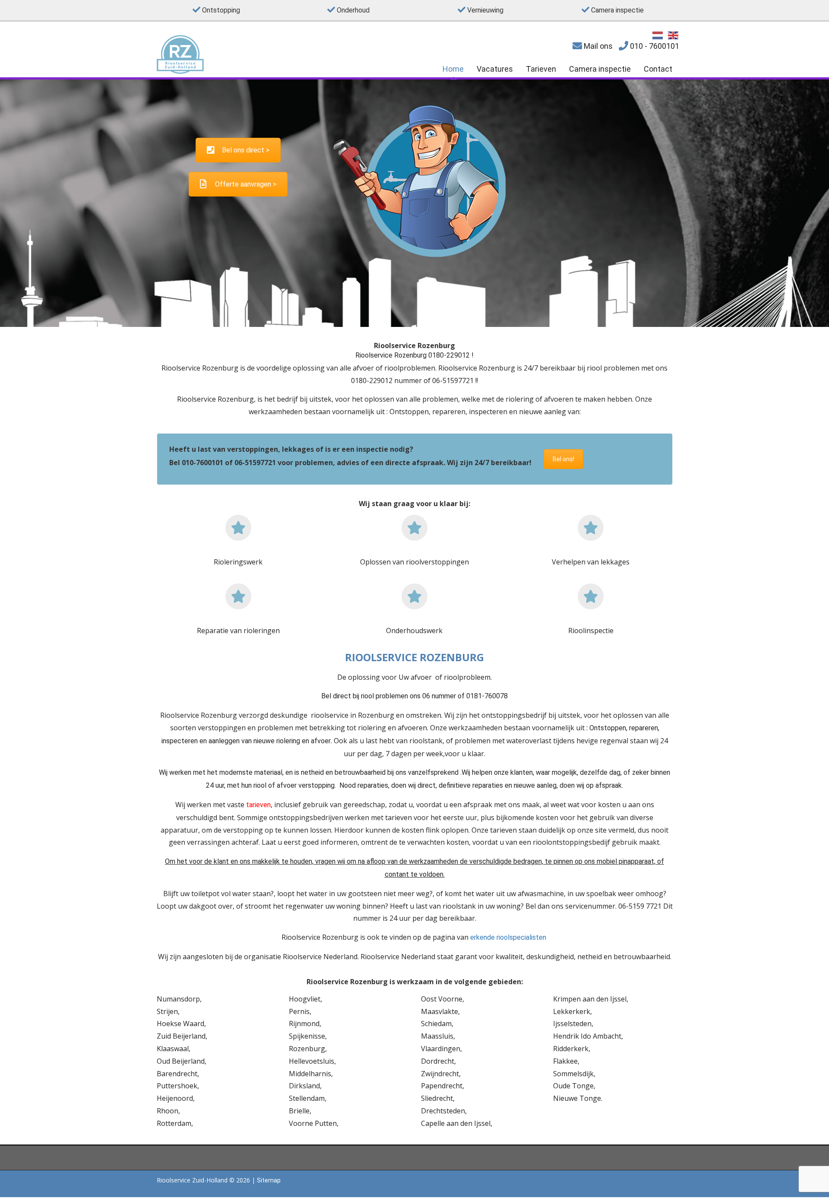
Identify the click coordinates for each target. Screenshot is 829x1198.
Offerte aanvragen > (245, 184)
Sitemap (269, 1180)
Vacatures (495, 68)
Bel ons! (563, 459)
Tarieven (541, 68)
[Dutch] (658, 34)
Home (453, 68)
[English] (673, 34)
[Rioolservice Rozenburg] (180, 71)
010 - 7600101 (653, 46)
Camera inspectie (600, 68)
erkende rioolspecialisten (509, 937)
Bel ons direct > (245, 150)
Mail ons (597, 46)
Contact (658, 68)
